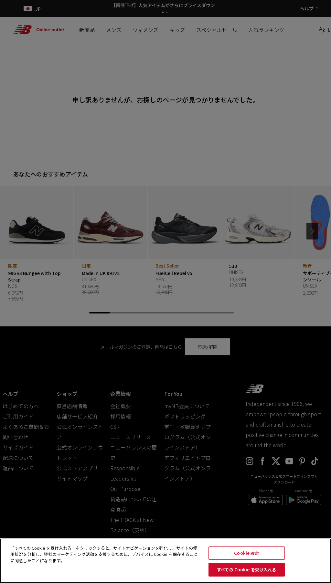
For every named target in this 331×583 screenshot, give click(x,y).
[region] (165, 560)
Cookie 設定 (246, 553)
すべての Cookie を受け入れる (246, 570)
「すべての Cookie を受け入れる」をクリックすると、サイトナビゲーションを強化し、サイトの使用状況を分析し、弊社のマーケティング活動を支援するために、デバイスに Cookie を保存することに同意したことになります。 (104, 554)
